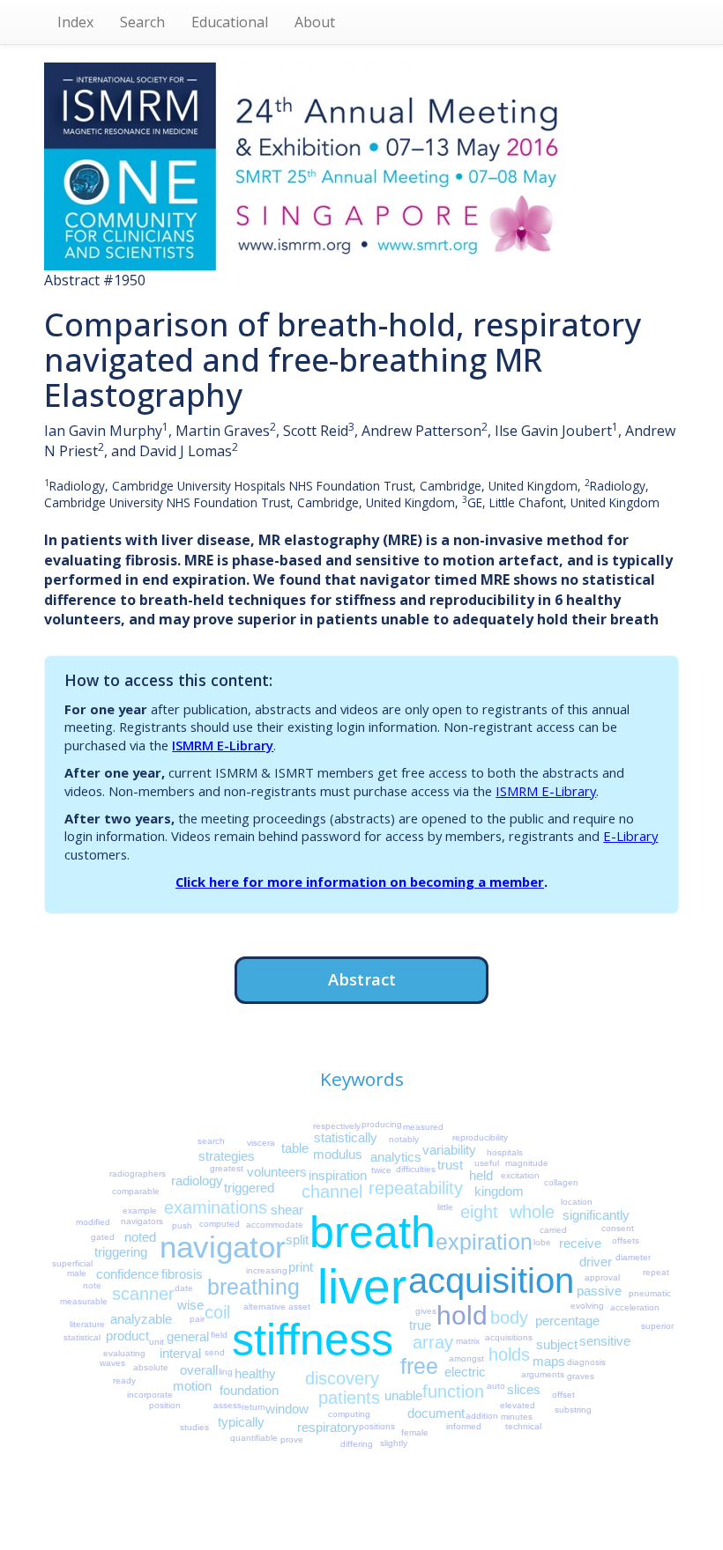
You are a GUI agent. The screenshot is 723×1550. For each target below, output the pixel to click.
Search (142, 22)
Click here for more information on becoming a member (359, 881)
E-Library (630, 836)
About (314, 22)
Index (75, 22)
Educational (229, 22)
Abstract (362, 979)
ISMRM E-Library (222, 745)
